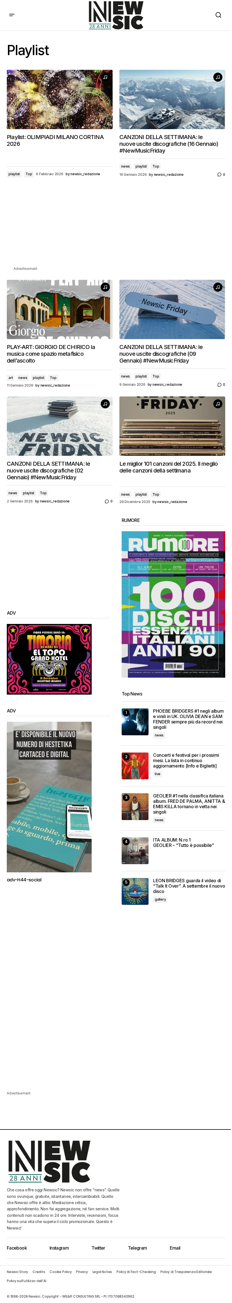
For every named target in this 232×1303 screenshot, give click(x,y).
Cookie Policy (61, 1271)
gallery (160, 899)
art (10, 378)
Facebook (17, 1248)
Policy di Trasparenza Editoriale (186, 1271)
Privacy (82, 1271)
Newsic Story (17, 1271)
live (157, 774)
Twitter (98, 1248)
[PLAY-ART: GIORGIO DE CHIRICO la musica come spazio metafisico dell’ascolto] (60, 309)
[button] (12, 15)
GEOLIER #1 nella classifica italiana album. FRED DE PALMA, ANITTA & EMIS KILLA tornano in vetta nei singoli (189, 804)
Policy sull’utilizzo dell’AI (26, 1280)
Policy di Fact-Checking (136, 1271)
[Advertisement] (116, 226)
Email (175, 1248)
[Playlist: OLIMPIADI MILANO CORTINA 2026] (60, 99)
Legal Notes (102, 1271)
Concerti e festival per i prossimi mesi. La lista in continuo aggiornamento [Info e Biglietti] (186, 761)
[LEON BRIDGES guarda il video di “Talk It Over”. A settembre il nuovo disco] (135, 891)
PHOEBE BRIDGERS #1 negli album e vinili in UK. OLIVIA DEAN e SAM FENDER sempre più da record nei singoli (188, 719)
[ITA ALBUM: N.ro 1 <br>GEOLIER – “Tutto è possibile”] (135, 850)
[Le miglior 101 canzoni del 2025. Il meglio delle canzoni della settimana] (172, 426)
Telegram (137, 1248)
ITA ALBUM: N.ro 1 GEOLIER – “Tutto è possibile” (183, 842)
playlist (14, 174)
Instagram (59, 1248)
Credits (39, 1271)
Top (28, 174)
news (125, 166)
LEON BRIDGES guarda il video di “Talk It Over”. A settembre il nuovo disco (189, 886)
